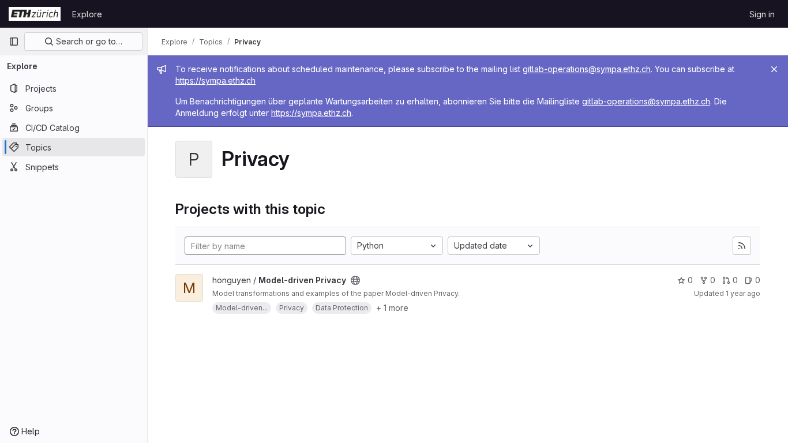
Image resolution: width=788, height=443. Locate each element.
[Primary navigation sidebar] (14, 41)
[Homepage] (34, 14)
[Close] (774, 69)
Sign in (762, 14)
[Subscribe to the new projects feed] (742, 245)
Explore (87, 14)
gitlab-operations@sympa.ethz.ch (587, 69)
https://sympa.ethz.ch (215, 80)
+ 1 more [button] (392, 308)
